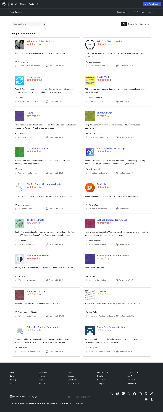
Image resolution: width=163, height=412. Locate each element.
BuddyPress (132, 383)
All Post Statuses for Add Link (112, 220)
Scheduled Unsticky (37, 291)
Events (100, 376)
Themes (42, 376)
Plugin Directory (16, 12)
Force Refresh (34, 77)
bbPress (131, 380)
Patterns (42, 383)
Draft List (102, 184)
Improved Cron (104, 112)
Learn (70, 372)
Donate (101, 380)
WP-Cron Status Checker (110, 41)
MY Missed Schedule (37, 148)
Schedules (102, 291)
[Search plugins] (44, 24)
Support (71, 376)
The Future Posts (35, 220)
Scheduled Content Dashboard (42, 327)
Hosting (13, 380)
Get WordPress (151, 4)
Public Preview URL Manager (111, 148)
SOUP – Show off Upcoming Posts (44, 184)
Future (30, 112)
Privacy (12, 383)
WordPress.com (134, 372)
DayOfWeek (103, 77)
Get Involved (102, 372)
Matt (129, 376)
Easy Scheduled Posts (38, 255)
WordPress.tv (74, 383)
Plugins (41, 380)
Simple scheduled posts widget (113, 255)
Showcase (43, 372)
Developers (72, 380)
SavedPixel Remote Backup (111, 327)
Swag (100, 383)
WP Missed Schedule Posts (40, 41)
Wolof (34, 397)
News (12, 376)
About (12, 372)
